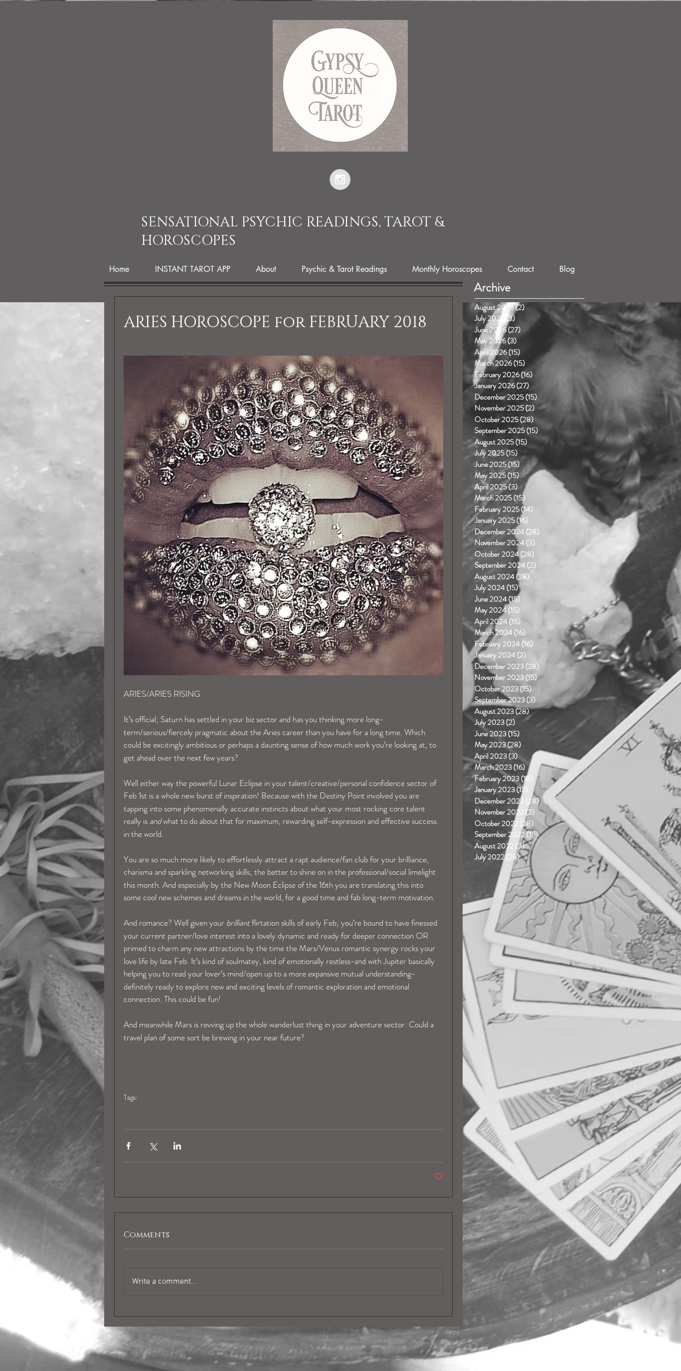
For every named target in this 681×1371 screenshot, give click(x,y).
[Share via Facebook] (128, 1146)
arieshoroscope (149, 1113)
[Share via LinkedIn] (177, 1146)
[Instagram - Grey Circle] (340, 179)
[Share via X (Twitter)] (153, 1146)
